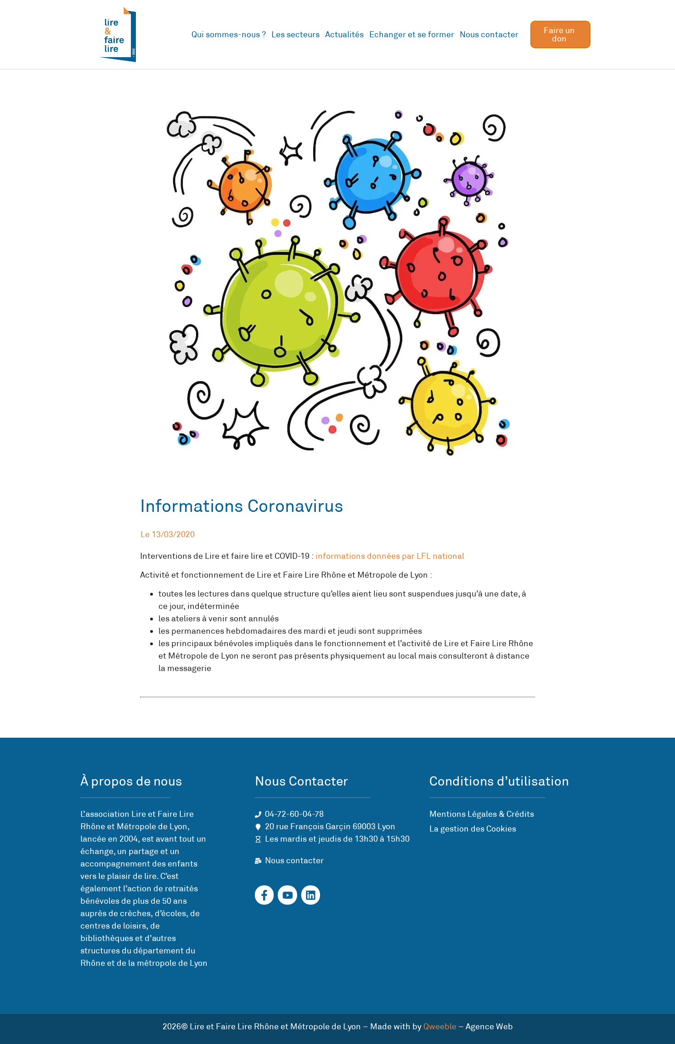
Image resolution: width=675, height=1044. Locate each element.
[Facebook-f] (264, 894)
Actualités (344, 34)
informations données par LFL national (389, 556)
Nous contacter (489, 34)
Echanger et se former (411, 34)
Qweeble (439, 1026)
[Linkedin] (310, 894)
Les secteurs (295, 34)
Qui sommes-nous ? (228, 34)
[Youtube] (287, 894)
